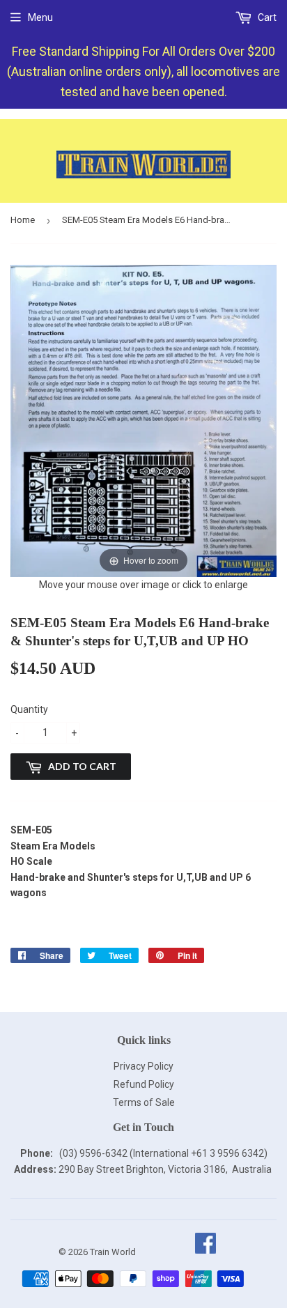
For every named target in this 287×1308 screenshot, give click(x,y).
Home (22, 220)
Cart (266, 17)
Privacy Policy (143, 1066)
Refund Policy (144, 1084)
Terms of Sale (144, 1102)
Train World (113, 1252)
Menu (40, 17)
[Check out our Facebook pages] (205, 1252)
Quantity (29, 709)
